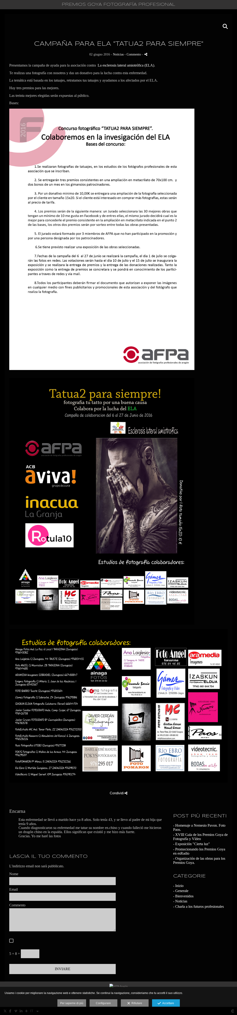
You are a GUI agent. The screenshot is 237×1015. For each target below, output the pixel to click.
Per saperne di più (71, 1003)
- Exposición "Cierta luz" (191, 844)
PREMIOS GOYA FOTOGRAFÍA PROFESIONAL (118, 5)
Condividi (117, 793)
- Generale (180, 891)
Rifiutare (136, 1003)
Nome (13, 874)
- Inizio (178, 886)
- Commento (133, 54)
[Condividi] (146, 54)
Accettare (167, 1003)
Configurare (103, 1003)
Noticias (118, 54)
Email (13, 889)
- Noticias (180, 901)
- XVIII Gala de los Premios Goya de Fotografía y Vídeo (200, 837)
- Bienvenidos (183, 896)
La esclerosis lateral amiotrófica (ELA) (126, 65)
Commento (17, 905)
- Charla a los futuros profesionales (198, 906)
